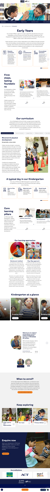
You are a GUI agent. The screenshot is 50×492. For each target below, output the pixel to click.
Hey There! (43, 489)
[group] (9, 475)
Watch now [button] (15, 318)
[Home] (25, 1)
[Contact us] (2, 490)
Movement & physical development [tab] (7, 133)
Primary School (13, 21)
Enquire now (25, 489)
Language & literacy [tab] (29, 133)
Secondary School (34, 21)
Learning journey (7, 26)
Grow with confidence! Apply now (25, 392)
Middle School (24, 21)
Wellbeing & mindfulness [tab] (39, 133)
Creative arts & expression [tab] (19, 133)
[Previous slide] (2, 59)
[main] (25, 247)
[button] (41, 200)
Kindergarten (3, 21)
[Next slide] (48, 59)
